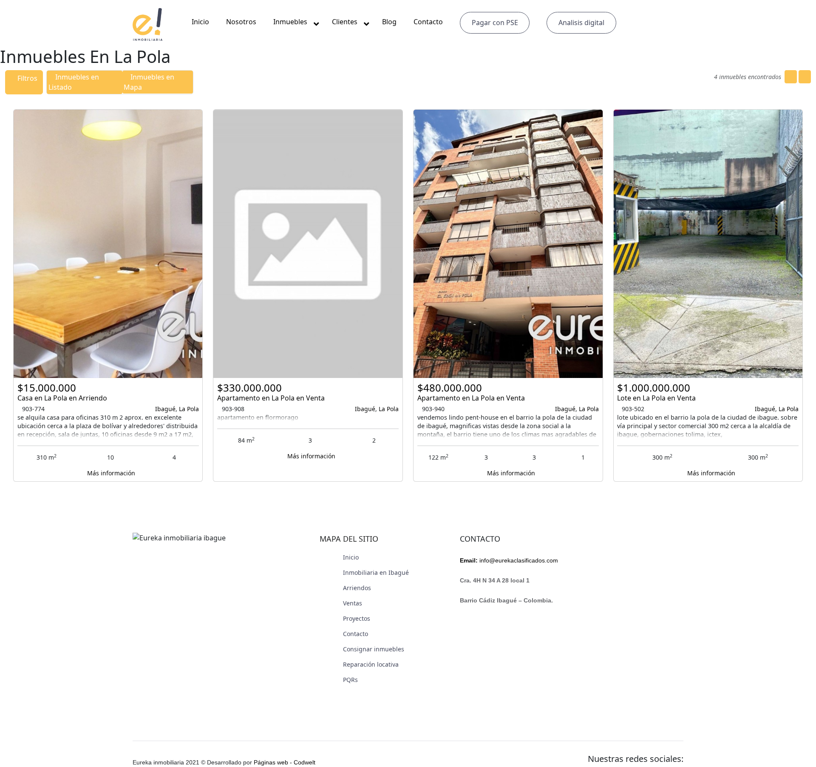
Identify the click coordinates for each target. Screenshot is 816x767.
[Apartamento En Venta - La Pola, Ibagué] (307, 244)
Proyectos (356, 618)
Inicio (200, 21)
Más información (110, 473)
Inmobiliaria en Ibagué (376, 572)
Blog (389, 21)
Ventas (352, 603)
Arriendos (357, 588)
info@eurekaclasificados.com (509, 560)
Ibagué (165, 409)
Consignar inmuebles (373, 649)
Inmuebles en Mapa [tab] (149, 82)
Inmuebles (290, 21)
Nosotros (241, 21)
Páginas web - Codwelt (284, 762)
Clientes (344, 21)
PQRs (350, 680)
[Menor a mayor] (791, 76)
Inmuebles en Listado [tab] (73, 82)
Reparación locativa (371, 664)
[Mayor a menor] (805, 76)
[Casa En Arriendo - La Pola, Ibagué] (108, 244)
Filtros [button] (26, 78)
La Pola (189, 409)
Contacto (428, 21)
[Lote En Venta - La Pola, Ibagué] (708, 244)
